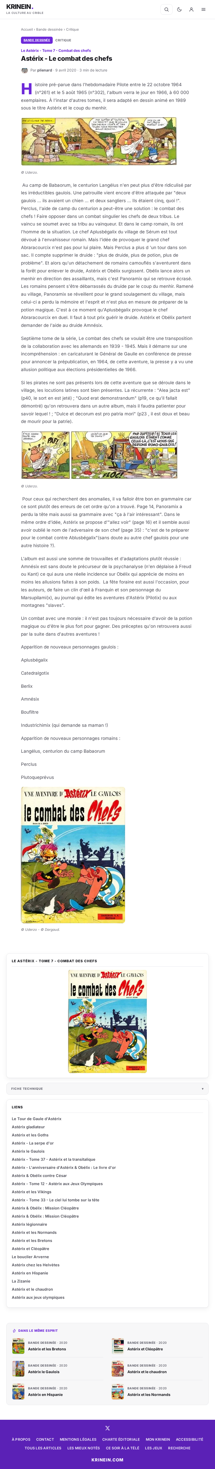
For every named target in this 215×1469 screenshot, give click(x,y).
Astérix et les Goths (30, 1135)
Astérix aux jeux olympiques (38, 1297)
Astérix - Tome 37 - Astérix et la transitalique (53, 1159)
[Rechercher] (166, 9)
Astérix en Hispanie (30, 1273)
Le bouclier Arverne (30, 1257)
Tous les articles (43, 1448)
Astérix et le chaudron (32, 1289)
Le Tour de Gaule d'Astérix (36, 1118)
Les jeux (153, 1448)
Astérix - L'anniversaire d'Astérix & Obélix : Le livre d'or (64, 1167)
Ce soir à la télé (122, 1448)
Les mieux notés (83, 1448)
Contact (45, 1439)
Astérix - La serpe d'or (33, 1143)
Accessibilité (189, 1439)
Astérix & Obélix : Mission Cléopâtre (45, 1208)
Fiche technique (27, 1089)
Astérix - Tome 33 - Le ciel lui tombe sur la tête (55, 1200)
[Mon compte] (191, 9)
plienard (44, 70)
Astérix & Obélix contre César (39, 1175)
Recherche (179, 1448)
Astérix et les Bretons (32, 1240)
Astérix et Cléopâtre (30, 1248)
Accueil (27, 29)
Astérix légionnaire (29, 1224)
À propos (21, 1439)
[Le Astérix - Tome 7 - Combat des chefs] (107, 1021)
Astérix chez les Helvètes (36, 1265)
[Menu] (203, 9)
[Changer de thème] (179, 9)
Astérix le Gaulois (28, 1151)
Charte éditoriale (121, 1439)
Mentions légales (78, 1439)
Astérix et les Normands (34, 1232)
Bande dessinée (49, 29)
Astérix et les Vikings (31, 1192)
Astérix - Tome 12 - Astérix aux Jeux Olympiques (57, 1183)
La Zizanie (21, 1281)
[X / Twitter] (107, 1428)
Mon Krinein (158, 1439)
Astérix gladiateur (28, 1127)
